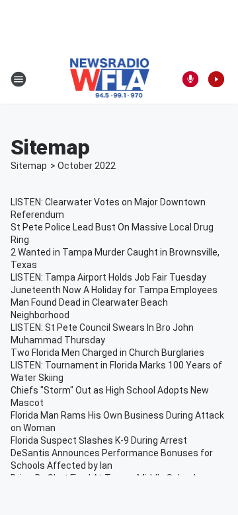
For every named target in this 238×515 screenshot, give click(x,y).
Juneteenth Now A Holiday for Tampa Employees (114, 290)
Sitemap (29, 165)
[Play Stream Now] (216, 79)
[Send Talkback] (190, 79)
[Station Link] (110, 79)
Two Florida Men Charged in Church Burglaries (107, 352)
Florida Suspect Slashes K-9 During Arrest (99, 440)
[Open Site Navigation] (18, 79)
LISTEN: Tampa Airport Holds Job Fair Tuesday (108, 277)
